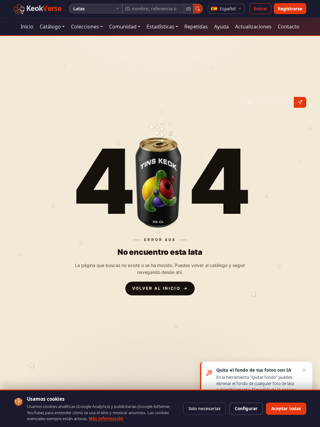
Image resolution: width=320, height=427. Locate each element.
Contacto (288, 26)
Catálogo (50, 26)
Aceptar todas (286, 408)
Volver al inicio (160, 288)
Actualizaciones (253, 26)
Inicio (27, 26)
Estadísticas (160, 26)
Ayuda (221, 26)
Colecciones (85, 26)
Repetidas (196, 26)
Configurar (246, 408)
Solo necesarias (204, 408)
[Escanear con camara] (188, 8)
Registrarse (290, 9)
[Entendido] (304, 370)
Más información (106, 418)
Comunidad (123, 26)
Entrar (260, 9)
